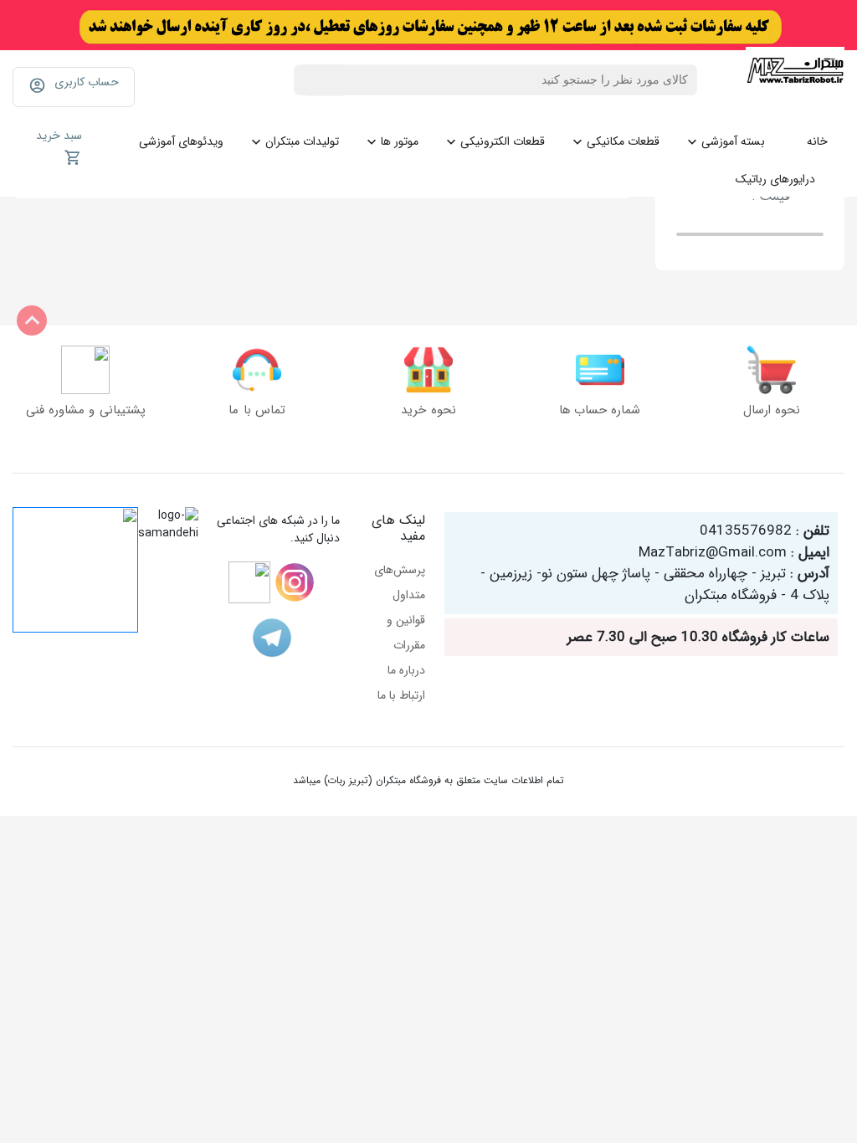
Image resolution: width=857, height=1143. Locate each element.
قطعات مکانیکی (623, 141)
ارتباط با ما (401, 695)
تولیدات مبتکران (302, 141)
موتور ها (399, 141)
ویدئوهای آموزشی (181, 141)
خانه (817, 141)
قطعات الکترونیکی (502, 141)
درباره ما (406, 670)
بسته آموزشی (733, 141)
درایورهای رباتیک (775, 179)
